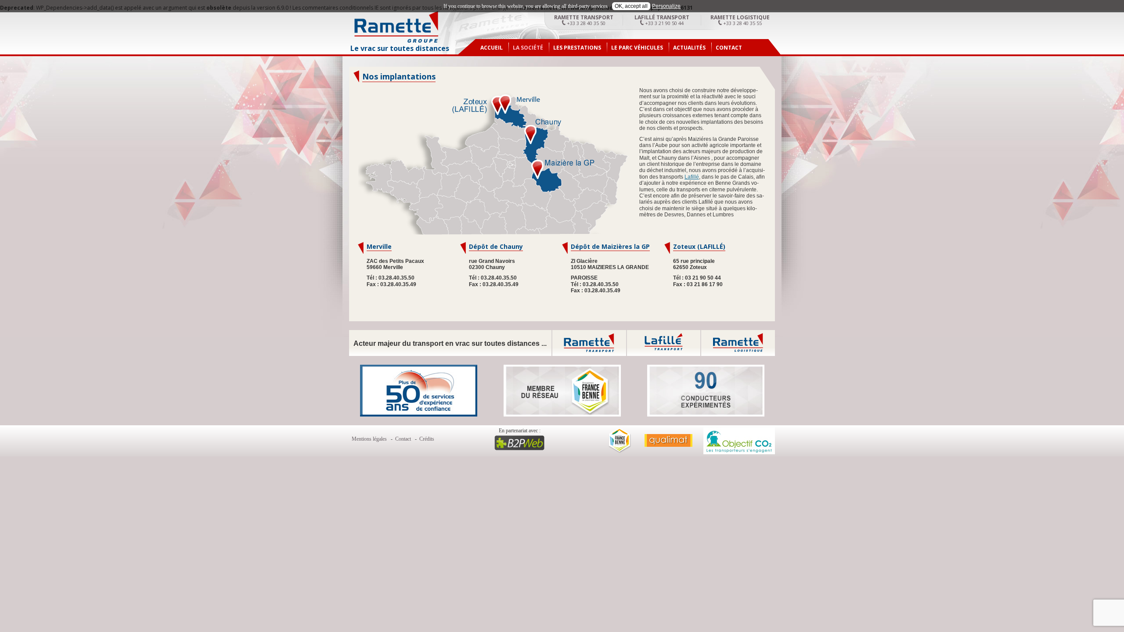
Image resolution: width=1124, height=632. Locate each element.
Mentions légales (369, 439)
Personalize (666, 6)
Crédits (426, 439)
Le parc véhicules (637, 47)
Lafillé (691, 177)
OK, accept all (631, 6)
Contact (729, 47)
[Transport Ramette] (396, 41)
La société (528, 47)
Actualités (689, 47)
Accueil (491, 47)
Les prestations (577, 47)
